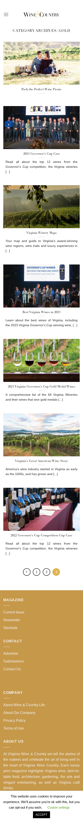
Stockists (10, 628)
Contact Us (12, 669)
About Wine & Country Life (24, 705)
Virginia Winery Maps (41, 233)
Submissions (13, 661)
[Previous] (27, 572)
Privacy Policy (14, 720)
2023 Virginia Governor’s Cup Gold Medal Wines (41, 386)
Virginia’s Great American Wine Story (41, 461)
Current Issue (13, 612)
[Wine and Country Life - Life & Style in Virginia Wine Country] (41, 14)
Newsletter (11, 620)
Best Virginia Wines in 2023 (41, 312)
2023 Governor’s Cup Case (41, 153)
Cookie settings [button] (58, 807)
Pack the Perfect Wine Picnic (41, 89)
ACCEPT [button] (41, 814)
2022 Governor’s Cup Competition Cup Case (41, 535)
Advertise (10, 653)
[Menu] (6, 14)
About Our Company (19, 713)
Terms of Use (13, 728)
